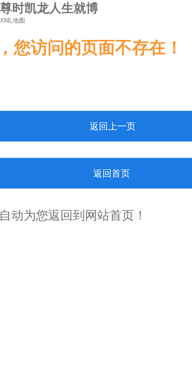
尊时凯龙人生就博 (49, 8)
